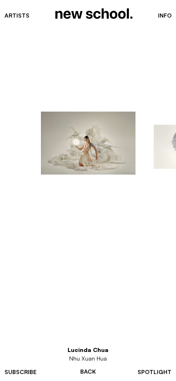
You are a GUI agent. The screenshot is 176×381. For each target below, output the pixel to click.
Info (164, 15)
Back (88, 371)
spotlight (154, 371)
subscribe (20, 371)
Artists (17, 15)
